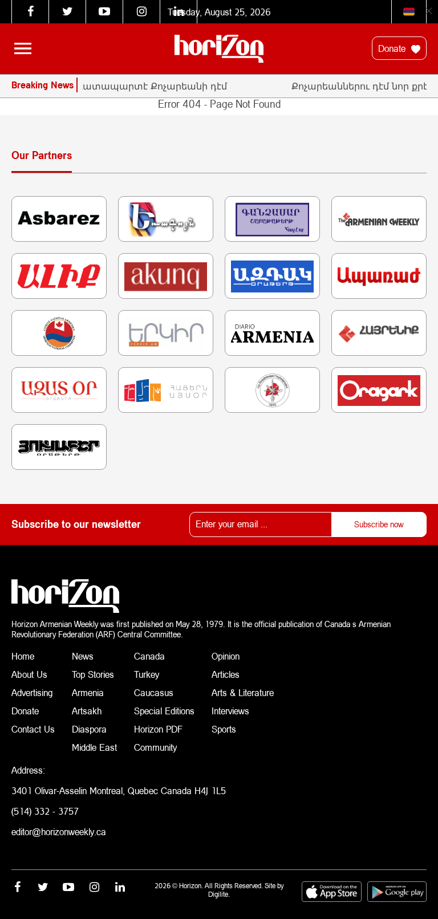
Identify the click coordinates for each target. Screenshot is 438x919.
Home (22, 655)
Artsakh (87, 710)
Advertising (32, 692)
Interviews (230, 710)
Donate (393, 48)
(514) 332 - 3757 (45, 811)
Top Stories (93, 674)
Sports (224, 728)
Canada (149, 655)
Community (155, 747)
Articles (226, 674)
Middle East (94, 747)
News (83, 655)
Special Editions (164, 710)
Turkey (146, 674)
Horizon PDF (158, 728)
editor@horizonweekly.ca (58, 831)
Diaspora (89, 728)
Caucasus (153, 692)
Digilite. (219, 894)
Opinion (226, 655)
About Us (29, 674)
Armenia (88, 692)
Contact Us (33, 728)
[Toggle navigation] (22, 48)
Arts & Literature (243, 692)
